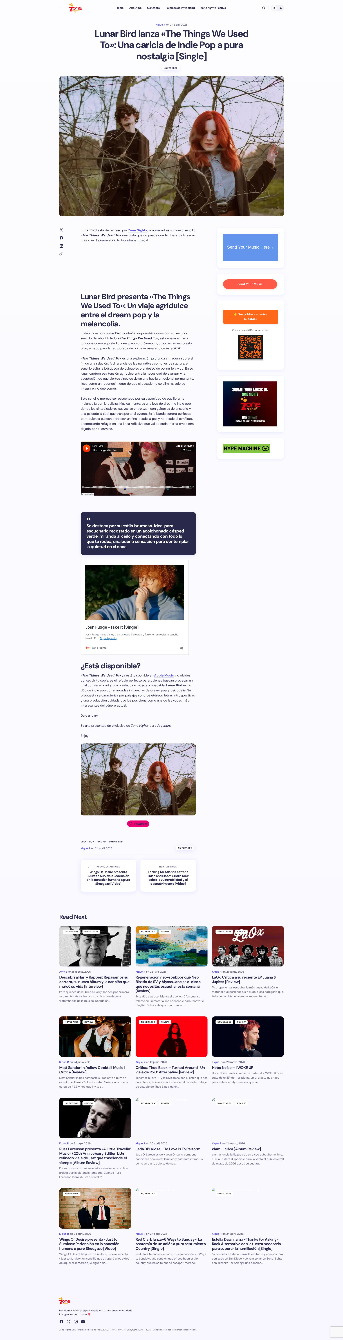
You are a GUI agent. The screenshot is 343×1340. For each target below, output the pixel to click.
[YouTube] (83, 1321)
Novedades (171, 68)
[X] (68, 1321)
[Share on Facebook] (61, 238)
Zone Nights (137, 230)
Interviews (72, 931)
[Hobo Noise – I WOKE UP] (248, 1036)
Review (165, 931)
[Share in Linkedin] (61, 246)
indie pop (101, 842)
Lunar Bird (116, 842)
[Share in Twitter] (61, 230)
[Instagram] (75, 1321)
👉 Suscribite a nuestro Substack (250, 316)
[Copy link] (61, 254)
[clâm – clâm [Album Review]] (248, 1118)
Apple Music (164, 675)
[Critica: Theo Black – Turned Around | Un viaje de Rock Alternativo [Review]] (172, 1036)
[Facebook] (61, 1321)
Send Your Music (250, 284)
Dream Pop (87, 842)
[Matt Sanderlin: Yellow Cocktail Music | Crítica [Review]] (95, 1036)
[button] (61, 8)
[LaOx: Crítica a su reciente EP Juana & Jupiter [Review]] (248, 946)
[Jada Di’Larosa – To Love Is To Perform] (172, 1118)
